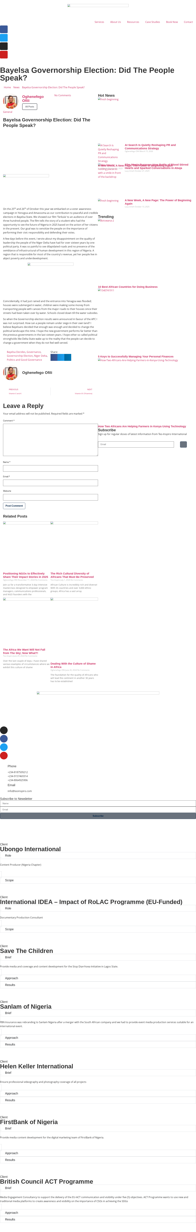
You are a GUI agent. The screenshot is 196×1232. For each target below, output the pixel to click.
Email (6, 476)
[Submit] (183, 444)
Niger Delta (40, 355)
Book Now (172, 22)
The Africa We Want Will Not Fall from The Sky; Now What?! (24, 651)
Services (99, 22)
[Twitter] (4, 38)
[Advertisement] (50, 149)
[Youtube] (4, 54)
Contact (188, 22)
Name (6, 462)
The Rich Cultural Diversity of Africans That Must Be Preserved (72, 575)
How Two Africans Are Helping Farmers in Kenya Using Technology (142, 426)
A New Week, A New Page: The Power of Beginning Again (135, 165)
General (7, 112)
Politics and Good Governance (24, 359)
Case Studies (152, 22)
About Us (115, 22)
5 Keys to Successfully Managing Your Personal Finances (135, 356)
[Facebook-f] (4, 739)
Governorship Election (20, 355)
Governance (34, 352)
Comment (9, 420)
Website (7, 491)
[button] (54, 357)
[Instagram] (4, 46)
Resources (133, 22)
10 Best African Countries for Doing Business (128, 286)
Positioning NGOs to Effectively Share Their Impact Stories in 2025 (25, 575)
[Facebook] (4, 29)
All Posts (29, 106)
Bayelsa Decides (16, 352)
